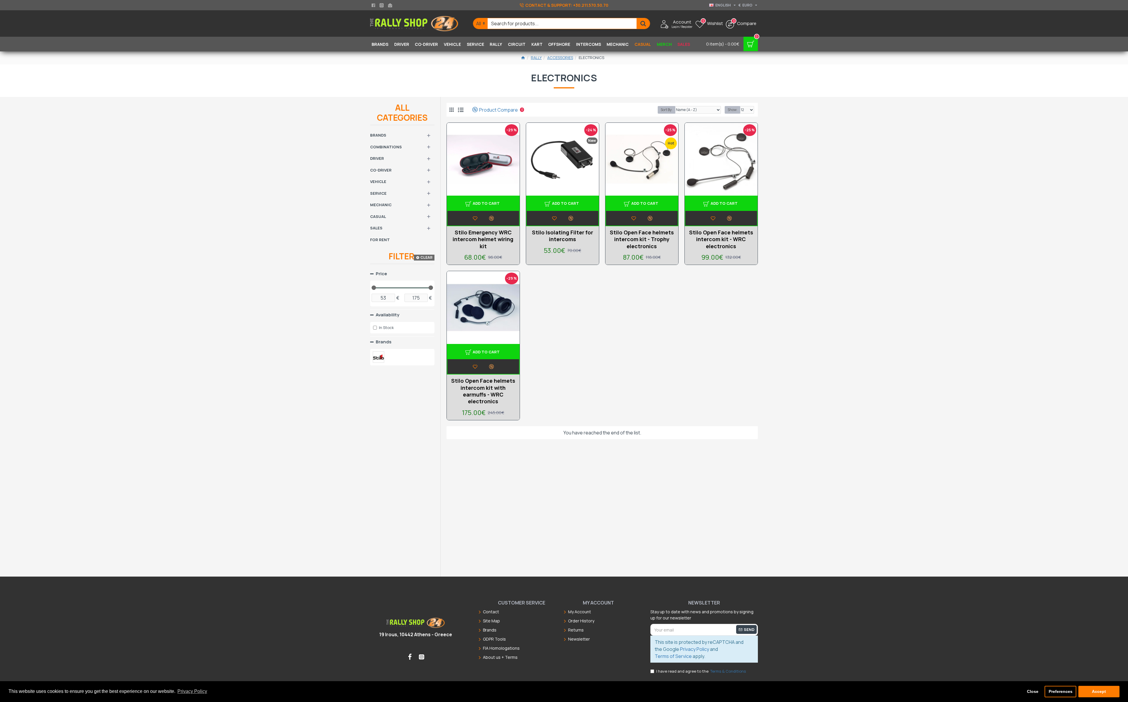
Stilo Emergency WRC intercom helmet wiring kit (483, 239)
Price (381, 274)
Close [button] (1032, 691)
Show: (732, 109)
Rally (536, 57)
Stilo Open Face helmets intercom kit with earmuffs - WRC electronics (483, 391)
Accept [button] (1099, 691)
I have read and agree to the (701, 671)
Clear (426, 257)
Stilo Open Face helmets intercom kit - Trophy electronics (642, 239)
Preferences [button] (1060, 691)
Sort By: (666, 109)
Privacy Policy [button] (192, 691)
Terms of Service (673, 656)
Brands (384, 342)
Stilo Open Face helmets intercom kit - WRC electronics (721, 239)
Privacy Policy (694, 649)
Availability (387, 315)
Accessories (560, 57)
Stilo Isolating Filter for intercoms (562, 236)
